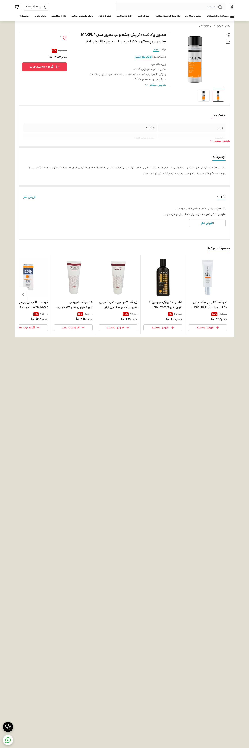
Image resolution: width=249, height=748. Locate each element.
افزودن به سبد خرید (42, 67)
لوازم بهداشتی (205, 25)
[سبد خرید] (17, 7)
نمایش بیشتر (222, 141)
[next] (23, 294)
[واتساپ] (8, 740)
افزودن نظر (29, 197)
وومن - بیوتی (223, 25)
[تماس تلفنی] (8, 727)
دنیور (156, 49)
